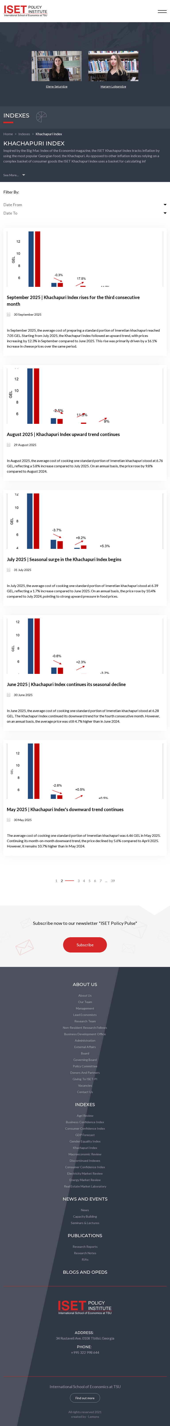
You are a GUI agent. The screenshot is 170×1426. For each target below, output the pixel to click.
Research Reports (85, 1246)
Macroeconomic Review (85, 1154)
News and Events (85, 1199)
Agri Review (85, 1115)
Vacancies (85, 1085)
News (85, 1210)
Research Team (85, 1021)
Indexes (24, 134)
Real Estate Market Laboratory (85, 1186)
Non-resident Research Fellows (85, 1027)
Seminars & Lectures (85, 1223)
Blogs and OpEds (85, 1272)
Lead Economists (85, 1015)
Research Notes (85, 1253)
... (106, 880)
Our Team (85, 1002)
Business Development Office (85, 1034)
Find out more (85, 1398)
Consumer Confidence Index (85, 1128)
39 (113, 880)
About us (85, 995)
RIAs (85, 1259)
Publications (85, 1235)
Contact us (85, 1092)
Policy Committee (85, 1066)
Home (8, 134)
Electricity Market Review (85, 1173)
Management (85, 1008)
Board (85, 1053)
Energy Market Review (85, 1180)
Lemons (93, 1416)
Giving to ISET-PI (85, 1079)
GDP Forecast (85, 1135)
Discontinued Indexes (85, 1160)
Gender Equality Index (85, 1141)
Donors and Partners (85, 1072)
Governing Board (85, 1060)
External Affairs (85, 1047)
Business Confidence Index (85, 1122)
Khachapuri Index (49, 134)
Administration (85, 1040)
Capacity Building (85, 1216)
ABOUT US (85, 984)
